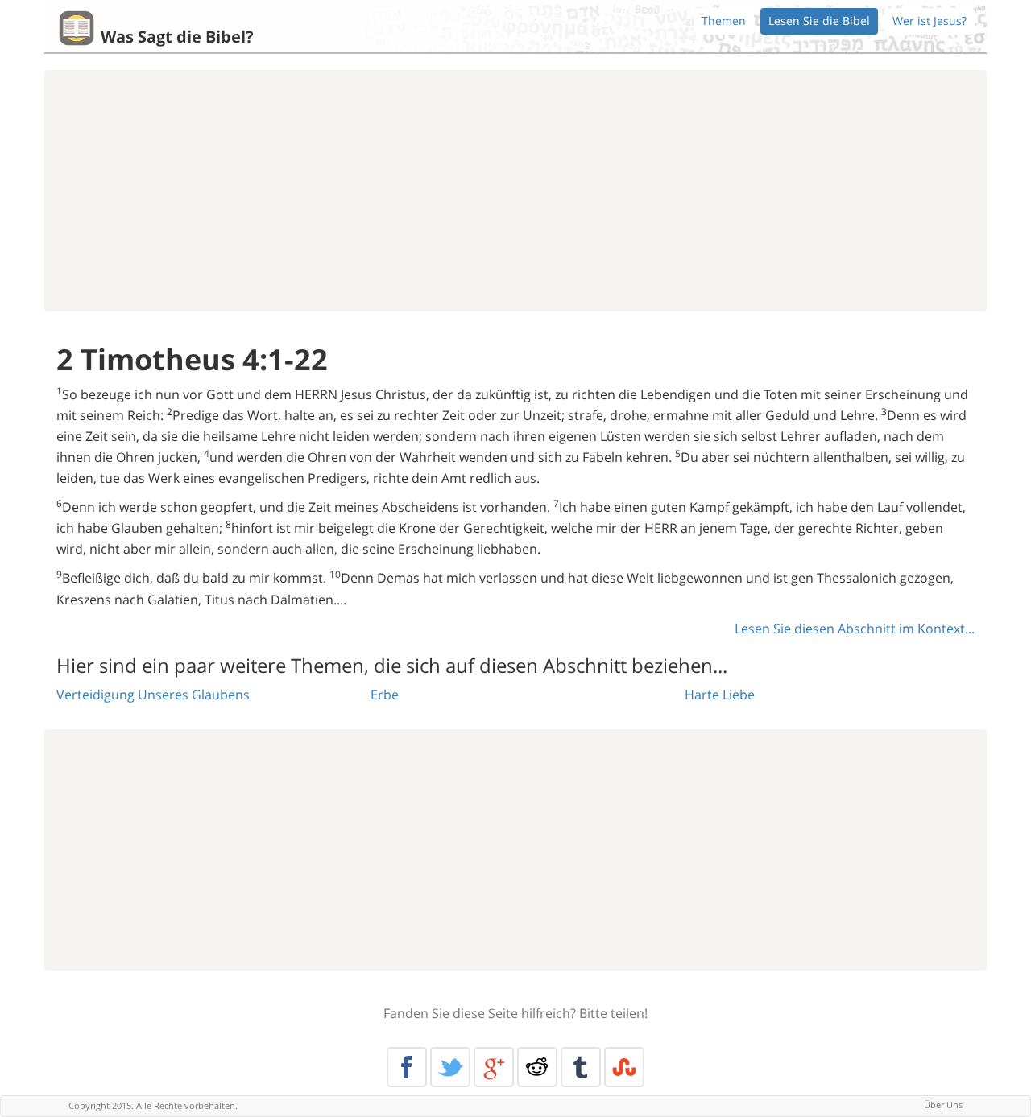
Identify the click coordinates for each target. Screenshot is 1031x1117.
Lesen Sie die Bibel (819, 20)
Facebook (407, 1067)
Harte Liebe (720, 694)
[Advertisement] (515, 190)
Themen (724, 20)
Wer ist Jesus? (929, 20)
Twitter (450, 1067)
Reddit (537, 1067)
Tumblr (581, 1067)
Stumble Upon (624, 1067)
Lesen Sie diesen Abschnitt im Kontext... (855, 628)
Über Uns (943, 1104)
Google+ (494, 1067)
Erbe (385, 694)
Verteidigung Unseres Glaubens (153, 694)
